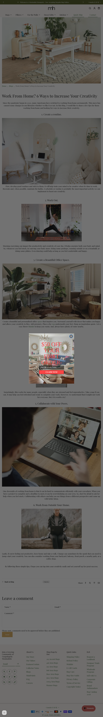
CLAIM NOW (52, 372)
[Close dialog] (71, 336)
